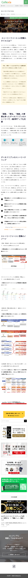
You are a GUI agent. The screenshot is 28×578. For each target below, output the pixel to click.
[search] (25, 421)
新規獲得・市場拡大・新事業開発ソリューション (11, 14)
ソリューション (10, 5)
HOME (3, 5)
